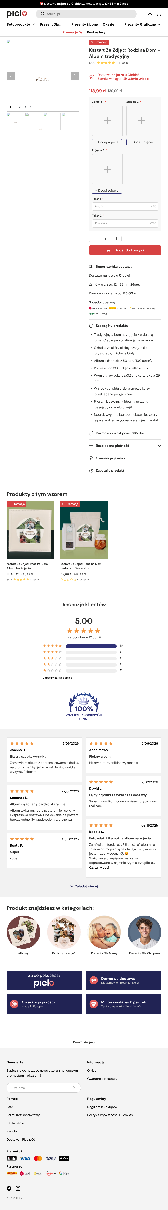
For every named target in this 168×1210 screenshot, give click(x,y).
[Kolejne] (75, 76)
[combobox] (86, 14)
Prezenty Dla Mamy (104, 953)
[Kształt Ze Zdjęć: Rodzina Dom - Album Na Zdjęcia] (30, 530)
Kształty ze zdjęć (63, 953)
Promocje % (72, 32)
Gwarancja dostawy (102, 1079)
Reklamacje (15, 1123)
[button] (158, 13)
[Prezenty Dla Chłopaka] (144, 932)
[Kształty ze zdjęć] (64, 932)
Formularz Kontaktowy (23, 1115)
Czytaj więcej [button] (99, 867)
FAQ (10, 1107)
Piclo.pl (20, 1198)
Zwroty (12, 1131)
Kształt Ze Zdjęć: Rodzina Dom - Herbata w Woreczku (82, 566)
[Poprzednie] (11, 76)
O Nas (91, 1070)
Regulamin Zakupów (102, 1107)
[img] (22, 743)
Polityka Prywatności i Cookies (110, 1115)
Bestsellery (96, 32)
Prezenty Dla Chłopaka (144, 953)
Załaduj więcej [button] (86, 886)
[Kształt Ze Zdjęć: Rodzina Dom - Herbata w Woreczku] (84, 530)
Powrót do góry (84, 1042)
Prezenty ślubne (84, 24)
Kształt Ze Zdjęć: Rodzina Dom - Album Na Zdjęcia (28, 566)
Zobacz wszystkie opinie (57, 677)
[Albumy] (23, 932)
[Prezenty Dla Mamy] (104, 932)
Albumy (23, 953)
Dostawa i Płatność (21, 1139)
